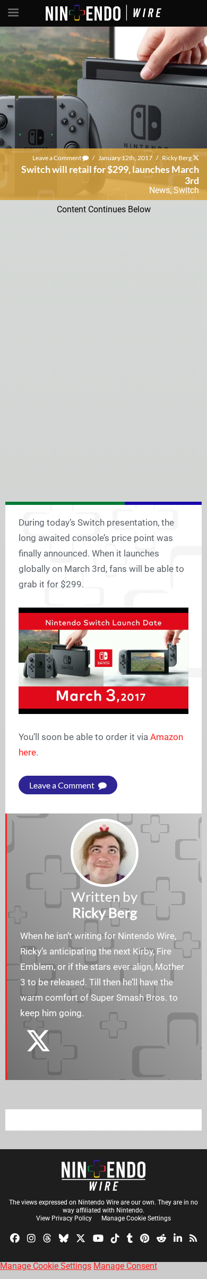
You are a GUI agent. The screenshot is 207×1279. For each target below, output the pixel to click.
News (159, 190)
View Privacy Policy (64, 1218)
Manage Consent (125, 1266)
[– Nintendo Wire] (103, 1175)
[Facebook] (15, 1237)
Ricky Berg (177, 158)
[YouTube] (98, 1237)
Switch (186, 190)
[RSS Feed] (193, 1237)
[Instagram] (31, 1237)
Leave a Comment (57, 158)
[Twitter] (80, 1237)
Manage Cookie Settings (136, 1218)
